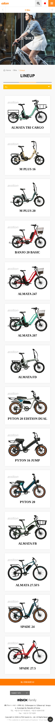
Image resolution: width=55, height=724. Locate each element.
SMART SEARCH (38, 3)
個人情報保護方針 (27, 682)
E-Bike (27, 10)
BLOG (42, 693)
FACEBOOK (37, 693)
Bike (15, 70)
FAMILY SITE (16, 693)
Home (8, 70)
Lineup (22, 70)
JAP (45, 3)
